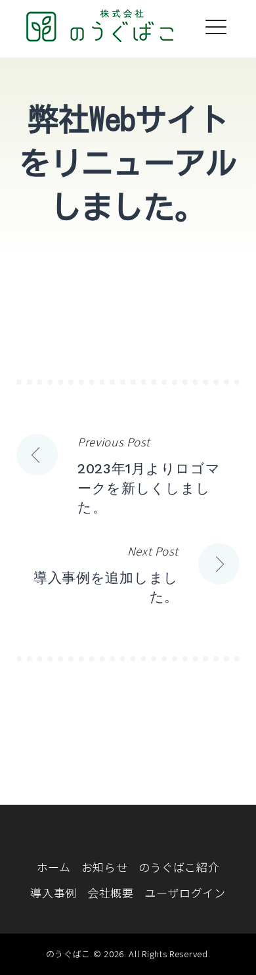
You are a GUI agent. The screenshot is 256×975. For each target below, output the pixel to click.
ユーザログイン (185, 892)
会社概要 (110, 892)
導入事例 (53, 892)
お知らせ (104, 867)
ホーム (54, 867)
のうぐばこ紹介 (179, 867)
